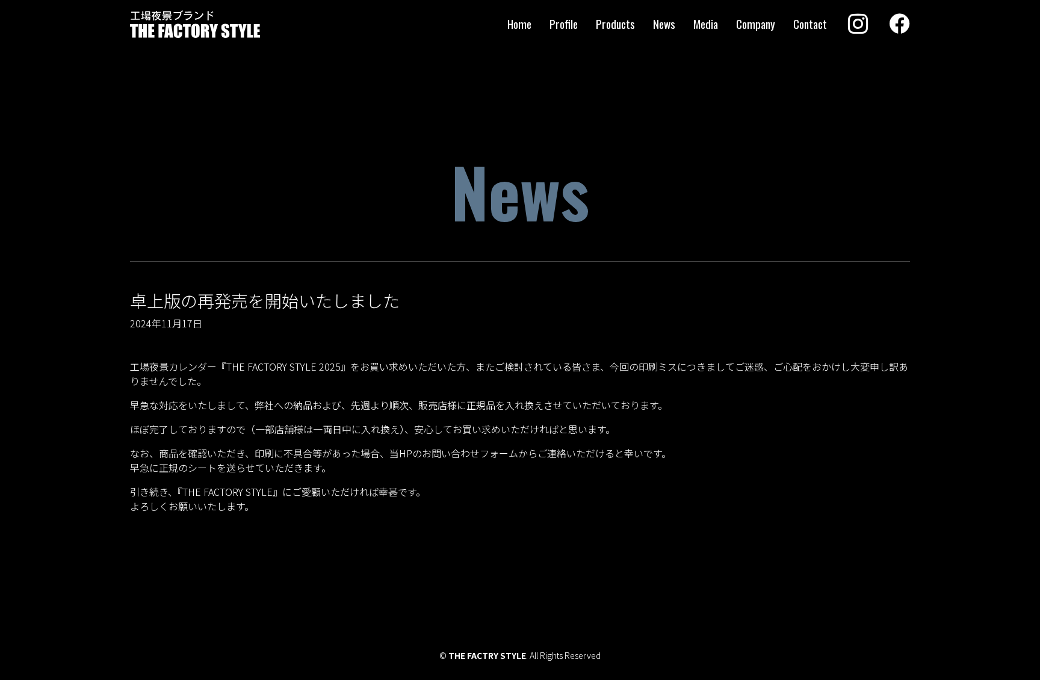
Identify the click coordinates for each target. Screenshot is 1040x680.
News (664, 23)
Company (755, 23)
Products (615, 23)
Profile (563, 23)
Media (705, 23)
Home (519, 23)
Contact (810, 23)
